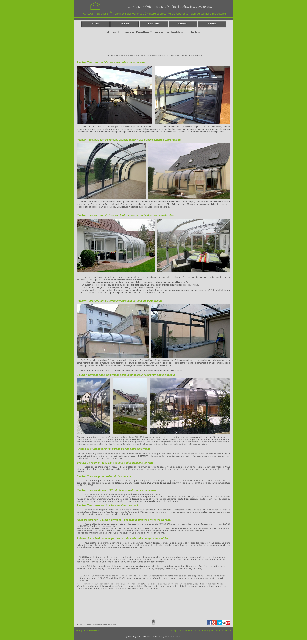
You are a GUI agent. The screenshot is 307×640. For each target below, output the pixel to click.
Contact (114, 624)
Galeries (106, 624)
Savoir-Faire (97, 624)
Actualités (87, 624)
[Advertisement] (133, 43)
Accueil (80, 624)
